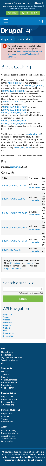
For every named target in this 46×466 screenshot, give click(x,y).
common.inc (23, 39)
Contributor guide (9, 380)
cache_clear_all (34, 134)
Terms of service (8, 438)
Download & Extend (10, 410)
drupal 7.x (6, 39)
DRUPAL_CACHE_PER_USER (13, 112)
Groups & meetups (9, 382)
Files (5, 330)
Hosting (4, 377)
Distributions (7, 422)
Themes (4, 419)
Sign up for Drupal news (11, 357)
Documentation (8, 393)
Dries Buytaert (35, 460)
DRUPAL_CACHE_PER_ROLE (14, 110)
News (4, 348)
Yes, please (12, 13)
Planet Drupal (7, 352)
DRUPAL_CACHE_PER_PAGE (14, 107)
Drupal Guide (7, 397)
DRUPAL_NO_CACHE (34, 85)
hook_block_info (15, 83)
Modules (5, 416)
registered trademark (14, 460)
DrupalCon (6, 385)
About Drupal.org (9, 436)
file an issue (15, 263)
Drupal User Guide (9, 399)
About (4, 427)
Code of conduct (8, 388)
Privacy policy (7, 441)
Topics (6, 317)
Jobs (3, 363)
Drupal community (12, 268)
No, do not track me (30, 13)
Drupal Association (9, 433)
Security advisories (9, 360)
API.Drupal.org (7, 405)
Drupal (38, 457)
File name (33, 178)
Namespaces (8, 333)
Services (4, 372)
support (30, 263)
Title (14, 178)
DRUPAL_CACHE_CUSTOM (14, 91)
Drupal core (6, 413)
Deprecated (8, 336)
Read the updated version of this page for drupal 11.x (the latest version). (25, 54)
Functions (7, 322)
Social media (7, 355)
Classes (6, 320)
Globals (6, 328)
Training (5, 374)
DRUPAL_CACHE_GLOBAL (13, 102)
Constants (7, 325)
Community (6, 368)
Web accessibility (8, 430)
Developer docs (8, 402)
